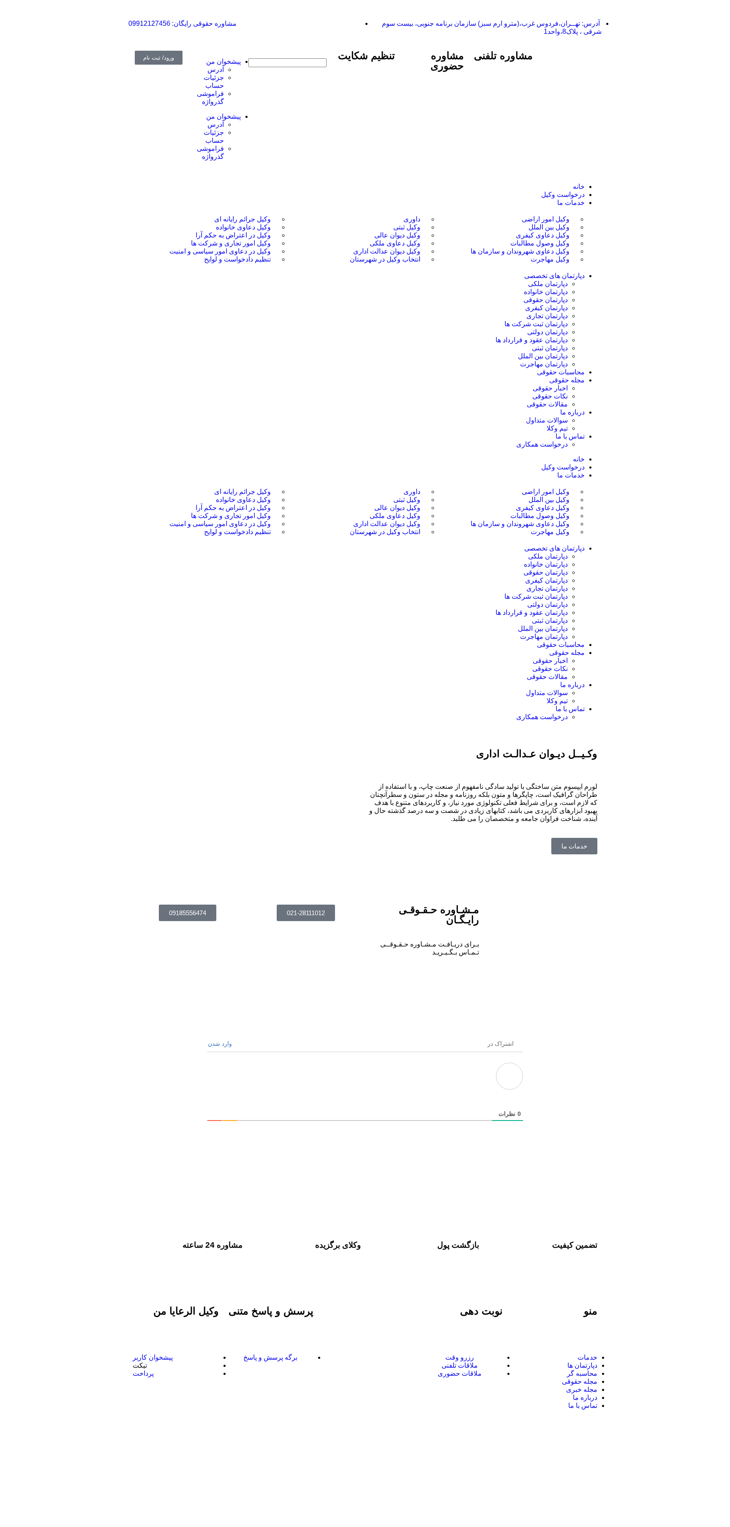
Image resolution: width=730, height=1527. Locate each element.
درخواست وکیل (563, 467)
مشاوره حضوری (447, 60)
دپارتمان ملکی (548, 556)
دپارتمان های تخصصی (554, 548)
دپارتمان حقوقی (545, 572)
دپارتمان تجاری (547, 588)
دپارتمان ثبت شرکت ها (536, 596)
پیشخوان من (223, 61)
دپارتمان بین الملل (543, 628)
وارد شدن (221, 1043)
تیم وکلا (557, 700)
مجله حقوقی (567, 652)
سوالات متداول (547, 692)
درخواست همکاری (542, 716)
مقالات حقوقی (547, 676)
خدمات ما (571, 475)
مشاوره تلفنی (503, 55)
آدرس (215, 69)
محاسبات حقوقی (561, 644)
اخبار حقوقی (550, 660)
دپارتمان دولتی (547, 604)
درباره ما (572, 684)
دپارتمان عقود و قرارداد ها (532, 612)
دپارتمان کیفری (546, 580)
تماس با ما (570, 708)
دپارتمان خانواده (546, 564)
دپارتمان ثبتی (550, 620)
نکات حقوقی (550, 668)
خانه (579, 459)
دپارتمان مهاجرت (544, 636)
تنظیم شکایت (366, 55)
